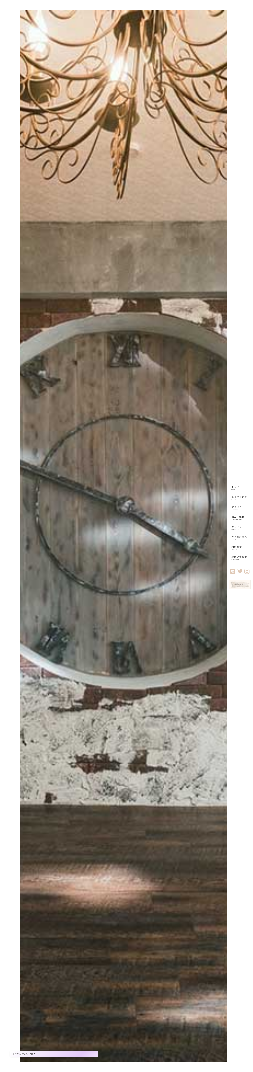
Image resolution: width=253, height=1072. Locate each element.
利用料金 (236, 547)
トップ (235, 488)
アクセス (236, 508)
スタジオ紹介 (239, 498)
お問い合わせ (239, 557)
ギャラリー (238, 528)
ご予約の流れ (239, 537)
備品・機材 (238, 518)
